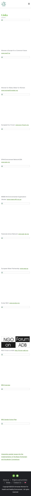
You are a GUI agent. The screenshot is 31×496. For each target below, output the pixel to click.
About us (6, 480)
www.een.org (5, 162)
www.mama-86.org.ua (14, 199)
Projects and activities (19, 480)
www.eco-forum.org (22, 125)
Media (8, 483)
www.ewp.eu (24, 268)
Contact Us (17, 483)
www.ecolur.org (14, 303)
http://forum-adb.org (21, 350)
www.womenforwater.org (9, 90)
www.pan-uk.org (23, 234)
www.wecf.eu (5, 53)
